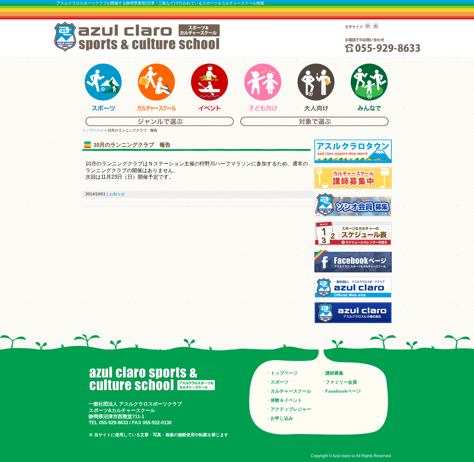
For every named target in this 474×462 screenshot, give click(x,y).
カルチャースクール (291, 391)
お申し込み (282, 418)
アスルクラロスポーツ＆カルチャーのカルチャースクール (156, 87)
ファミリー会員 (341, 382)
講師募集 (334, 373)
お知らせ (117, 194)
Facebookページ (343, 391)
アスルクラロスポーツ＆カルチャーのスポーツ (103, 87)
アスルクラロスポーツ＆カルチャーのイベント (210, 87)
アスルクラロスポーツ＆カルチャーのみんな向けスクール (369, 87)
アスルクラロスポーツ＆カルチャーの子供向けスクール (263, 87)
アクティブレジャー (291, 409)
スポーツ (280, 382)
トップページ (93, 130)
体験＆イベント (286, 400)
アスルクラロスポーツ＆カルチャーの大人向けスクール (316, 87)
